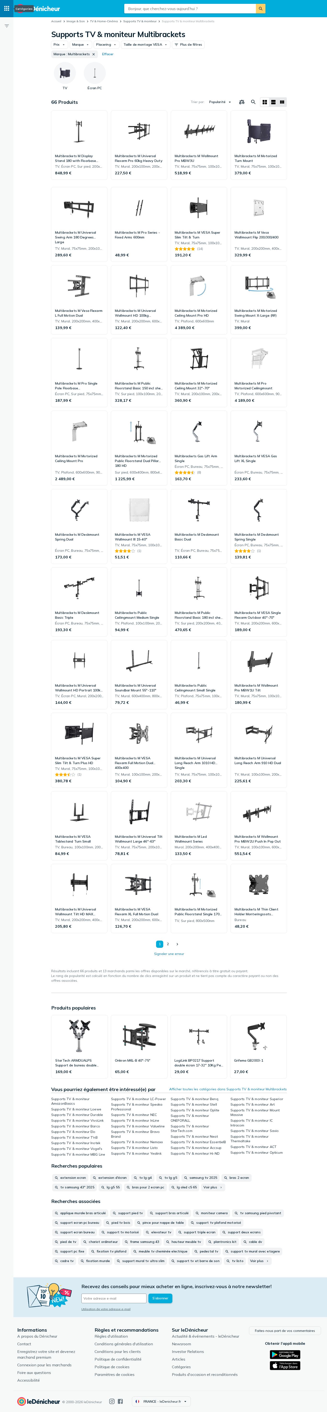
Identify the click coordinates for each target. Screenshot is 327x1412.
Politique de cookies (112, 1366)
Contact (24, 1343)
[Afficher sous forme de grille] (264, 102)
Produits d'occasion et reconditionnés (205, 1374)
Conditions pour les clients (118, 1351)
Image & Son (76, 21)
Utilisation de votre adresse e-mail (105, 1309)
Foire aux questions (34, 1372)
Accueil (56, 21)
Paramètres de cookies (115, 1374)
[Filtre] (6, 26)
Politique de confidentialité (118, 1359)
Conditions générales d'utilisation (124, 1343)
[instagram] (112, 1401)
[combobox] (190, 8)
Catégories (181, 1366)
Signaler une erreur (169, 954)
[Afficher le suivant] (177, 944)
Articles (178, 1359)
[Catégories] (6, 8)
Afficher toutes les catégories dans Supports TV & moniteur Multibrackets (228, 1089)
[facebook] (120, 1401)
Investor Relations (188, 1351)
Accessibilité (28, 1380)
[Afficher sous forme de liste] (273, 102)
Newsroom (181, 1343)
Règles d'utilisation (111, 1336)
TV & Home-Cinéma (104, 21)
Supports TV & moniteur (140, 21)
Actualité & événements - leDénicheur (205, 1336)
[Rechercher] (260, 8)
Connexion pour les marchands (44, 1364)
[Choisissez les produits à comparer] (242, 102)
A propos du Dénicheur (37, 1336)
